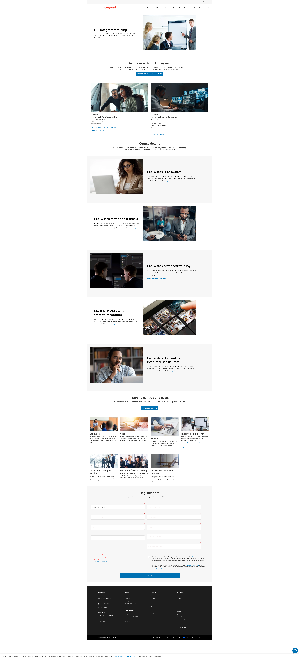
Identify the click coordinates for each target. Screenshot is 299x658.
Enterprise (101, 619)
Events (152, 609)
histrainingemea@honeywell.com (101, 561)
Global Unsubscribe (196, 637)
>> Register (167, 181)
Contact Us (127, 598)
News (152, 611)
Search (208, 8)
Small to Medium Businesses (105, 615)
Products (150, 8)
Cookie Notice (118, 656)
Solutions (159, 8)
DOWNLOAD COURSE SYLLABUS (156, 184)
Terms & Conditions (192, 565)
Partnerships (177, 8)
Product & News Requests (131, 606)
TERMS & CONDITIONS (98, 130)
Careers (153, 596)
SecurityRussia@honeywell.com (190, 442)
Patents (179, 611)
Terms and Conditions (129, 656)
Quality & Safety (181, 614)
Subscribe (179, 598)
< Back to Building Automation (190, 2)
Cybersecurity (101, 621)
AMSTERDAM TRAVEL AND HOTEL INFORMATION (105, 127)
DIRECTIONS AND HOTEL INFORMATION (163, 131)
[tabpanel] (143, 35)
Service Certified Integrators (132, 624)
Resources (187, 8)
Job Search (153, 598)
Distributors (128, 621)
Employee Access (181, 596)
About (152, 606)
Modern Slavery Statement (184, 619)
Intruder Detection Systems (105, 598)
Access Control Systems (104, 596)
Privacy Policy (158, 568)
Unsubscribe (180, 601)
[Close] (296, 656)
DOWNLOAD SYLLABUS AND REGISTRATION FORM (194, 446)
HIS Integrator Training (130, 603)
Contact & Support (199, 8)
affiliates (194, 557)
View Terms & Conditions (149, 408)
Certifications (180, 609)
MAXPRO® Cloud (102, 601)
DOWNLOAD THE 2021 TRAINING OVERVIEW (149, 73)
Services (167, 8)
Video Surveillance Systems (105, 607)
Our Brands (153, 614)
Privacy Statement (168, 637)
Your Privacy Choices (178, 637)
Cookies (188, 637)
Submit (149, 576)
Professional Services (130, 596)
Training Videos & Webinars (131, 601)
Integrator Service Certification (132, 616)
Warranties (179, 616)
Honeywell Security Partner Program (134, 614)
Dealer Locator (128, 619)
